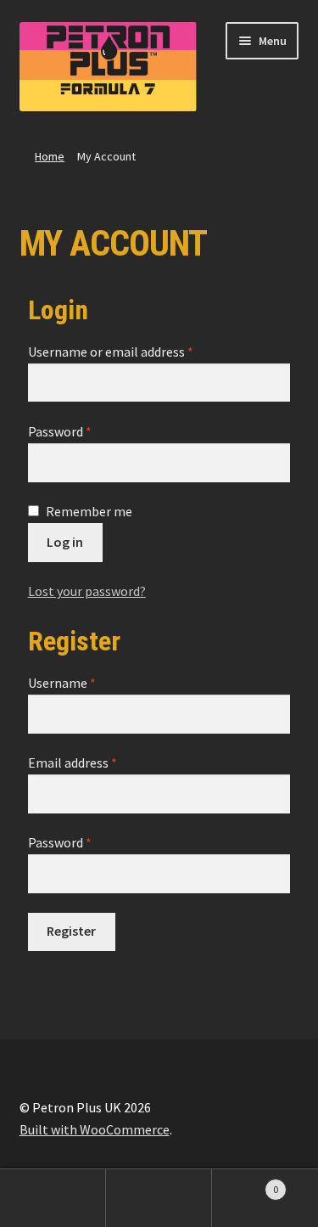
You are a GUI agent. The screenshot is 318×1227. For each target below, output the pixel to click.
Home (49, 156)
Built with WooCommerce (95, 1129)
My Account (53, 1198)
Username (62, 682)
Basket (245, 1183)
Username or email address (110, 351)
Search (159, 1198)
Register (71, 930)
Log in (65, 541)
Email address (72, 762)
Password (60, 431)
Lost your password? (87, 591)
